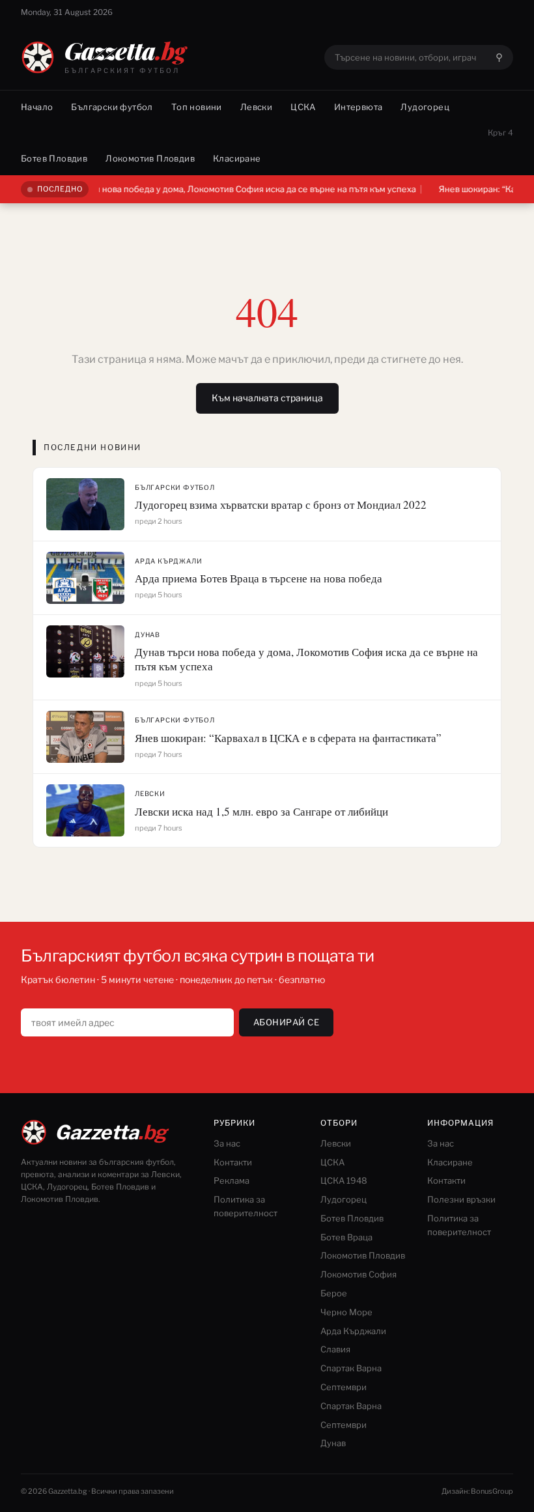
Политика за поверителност (245, 1206)
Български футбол (111, 107)
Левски (256, 107)
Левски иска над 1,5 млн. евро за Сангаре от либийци (261, 811)
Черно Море (346, 1312)
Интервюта (358, 107)
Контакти (233, 1162)
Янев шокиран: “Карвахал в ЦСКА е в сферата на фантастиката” (288, 737)
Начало (37, 107)
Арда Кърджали (168, 561)
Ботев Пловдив (54, 158)
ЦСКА (303, 107)
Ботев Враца (346, 1237)
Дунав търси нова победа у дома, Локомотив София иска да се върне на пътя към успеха (211, 189)
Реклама (231, 1180)
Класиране (237, 158)
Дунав (147, 634)
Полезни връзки (461, 1199)
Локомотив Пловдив (150, 158)
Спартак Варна (351, 1368)
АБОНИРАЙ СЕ (286, 1022)
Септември (343, 1387)
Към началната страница (267, 397)
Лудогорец (424, 107)
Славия (335, 1349)
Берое (333, 1293)
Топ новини (196, 107)
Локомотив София (358, 1274)
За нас (227, 1143)
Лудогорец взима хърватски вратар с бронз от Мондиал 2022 (281, 504)
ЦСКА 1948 (343, 1180)
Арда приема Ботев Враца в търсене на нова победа (258, 578)
